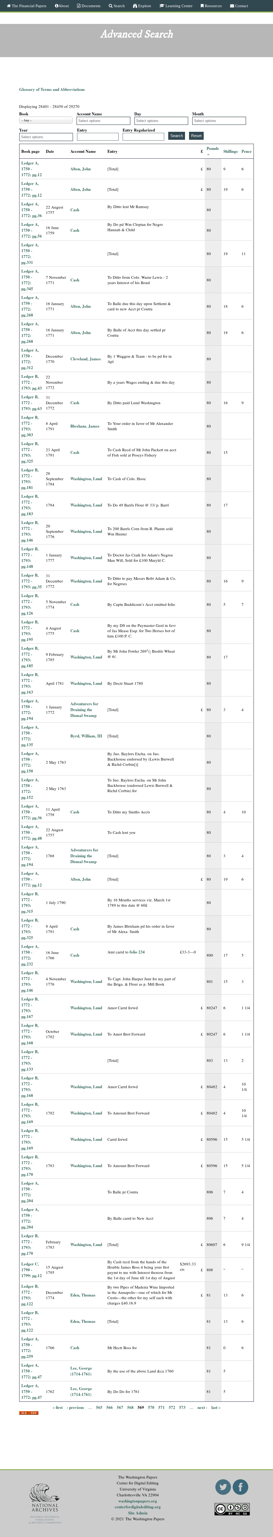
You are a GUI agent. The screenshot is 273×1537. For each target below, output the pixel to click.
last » (216, 1407)
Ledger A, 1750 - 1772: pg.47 (31, 1371)
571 (161, 1407)
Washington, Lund (86, 479)
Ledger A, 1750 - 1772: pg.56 (31, 230)
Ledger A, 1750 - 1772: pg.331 (30, 253)
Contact (241, 6)
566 (109, 1407)
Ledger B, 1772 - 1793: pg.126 (30, 604)
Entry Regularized (139, 130)
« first (58, 1407)
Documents (91, 6)
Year (23, 130)
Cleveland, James (85, 359)
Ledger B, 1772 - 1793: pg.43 (31, 382)
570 (151, 1407)
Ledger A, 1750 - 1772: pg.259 (30, 1347)
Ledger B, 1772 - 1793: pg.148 (30, 557)
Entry (82, 130)
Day (137, 114)
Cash (74, 210)
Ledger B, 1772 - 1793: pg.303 (30, 426)
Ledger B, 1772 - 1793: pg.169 (30, 1113)
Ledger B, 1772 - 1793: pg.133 (30, 1060)
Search (119, 6)
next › (202, 1407)
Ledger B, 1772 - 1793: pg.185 (30, 657)
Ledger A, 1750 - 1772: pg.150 (30, 762)
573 (182, 1407)
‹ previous (75, 1407)
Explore (144, 6)
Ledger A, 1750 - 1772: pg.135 (30, 736)
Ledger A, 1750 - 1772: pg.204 (30, 1192)
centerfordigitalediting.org (138, 1507)
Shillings (230, 151)
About (63, 6)
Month (198, 114)
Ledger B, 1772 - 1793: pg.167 (30, 1007)
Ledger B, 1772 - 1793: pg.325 (30, 452)
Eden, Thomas (82, 1295)
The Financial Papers (28, 6)
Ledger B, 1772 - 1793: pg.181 (30, 478)
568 (130, 1407)
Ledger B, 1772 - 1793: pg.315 (30, 902)
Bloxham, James (84, 426)
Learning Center (178, 6)
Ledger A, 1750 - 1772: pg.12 (31, 169)
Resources (213, 6)
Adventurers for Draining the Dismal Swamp (84, 709)
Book (23, 114)
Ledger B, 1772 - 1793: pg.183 (30, 505)
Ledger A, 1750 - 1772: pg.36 (31, 209)
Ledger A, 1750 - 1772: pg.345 (30, 280)
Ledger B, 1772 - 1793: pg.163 (30, 683)
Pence (247, 151)
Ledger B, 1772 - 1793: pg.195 (30, 630)
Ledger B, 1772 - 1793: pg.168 (30, 1034)
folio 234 (137, 952)
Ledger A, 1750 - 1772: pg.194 (30, 709)
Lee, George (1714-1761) (81, 1371)
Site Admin (137, 1513)
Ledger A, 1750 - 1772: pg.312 (30, 358)
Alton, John (80, 169)
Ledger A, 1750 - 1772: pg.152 (30, 788)
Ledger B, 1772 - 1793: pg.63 (31, 402)
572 (172, 1407)
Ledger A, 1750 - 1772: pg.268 (30, 306)
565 (99, 1407)
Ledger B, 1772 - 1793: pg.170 (30, 1165)
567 (120, 1407)
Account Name (89, 114)
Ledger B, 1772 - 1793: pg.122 (30, 1295)
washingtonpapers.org (137, 1501)
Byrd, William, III (86, 736)
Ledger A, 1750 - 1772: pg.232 (30, 955)
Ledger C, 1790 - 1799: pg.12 (31, 1269)
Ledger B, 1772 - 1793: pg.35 (31, 581)
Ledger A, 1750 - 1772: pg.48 (31, 832)
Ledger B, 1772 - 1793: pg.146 (30, 531)
